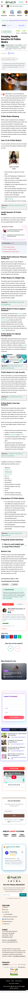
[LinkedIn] (19, 881)
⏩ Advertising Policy (7, 921)
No (17, 648)
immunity (20, 313)
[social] (8, 612)
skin (8, 476)
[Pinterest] (16, 881)
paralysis (3, 330)
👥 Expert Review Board (8, 919)
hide (12, 243)
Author (8, 604)
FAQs (12, 980)
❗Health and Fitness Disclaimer (9, 916)
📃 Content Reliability (7, 914)
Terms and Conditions (14, 983)
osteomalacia (4, 320)
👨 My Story (5, 909)
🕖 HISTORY (14, 584)
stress (21, 434)
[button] (26, 2)
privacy (11, 898)
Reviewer (20, 604)
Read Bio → (4, 628)
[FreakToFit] (10, 2)
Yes (10, 648)
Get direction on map (7, 936)
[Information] (17, 59)
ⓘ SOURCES (5, 584)
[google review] (14, 970)
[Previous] (5, 6)
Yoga (7, 20)
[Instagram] (14, 881)
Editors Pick (14, 729)
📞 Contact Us (5, 912)
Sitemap (8, 980)
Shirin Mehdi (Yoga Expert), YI (16, 608)
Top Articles (22, 729)
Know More (9, 598)
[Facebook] (8, 881)
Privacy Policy (18, 980)
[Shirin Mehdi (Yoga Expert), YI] (4, 610)
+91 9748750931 (12, 940)
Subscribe (21, 2)
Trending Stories (5, 729)
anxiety (25, 345)
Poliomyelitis (8, 474)
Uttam (23, 986)
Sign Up (23, 894)
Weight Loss (8, 469)
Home (3, 20)
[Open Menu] (2, 2)
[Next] (26, 6)
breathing (10, 199)
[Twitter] (11, 881)
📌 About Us (5, 907)
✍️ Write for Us (6, 923)
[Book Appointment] (14, 358)
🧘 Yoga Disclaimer (14, 589)
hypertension (12, 434)
